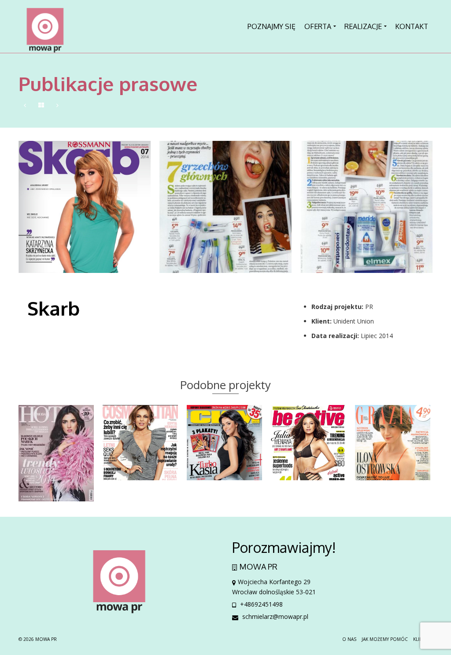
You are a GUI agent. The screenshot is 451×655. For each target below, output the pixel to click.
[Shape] (57, 105)
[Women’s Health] (25, 105)
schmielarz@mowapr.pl (274, 616)
